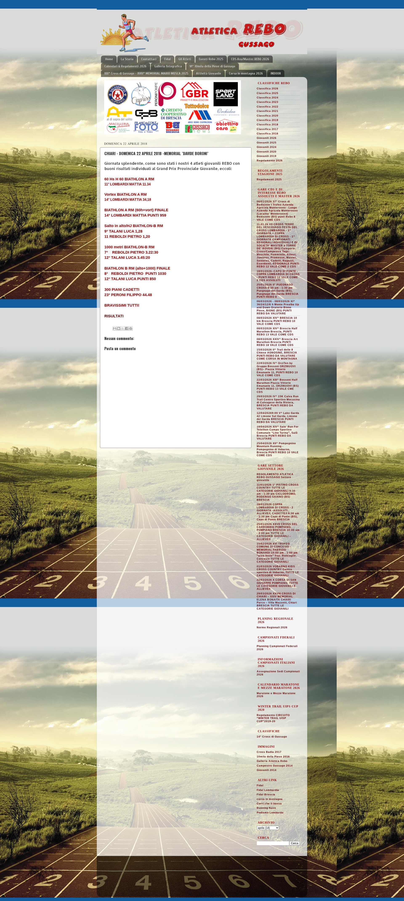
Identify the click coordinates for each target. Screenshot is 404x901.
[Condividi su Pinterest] (131, 328)
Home (109, 59)
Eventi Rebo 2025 (211, 59)
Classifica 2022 (267, 106)
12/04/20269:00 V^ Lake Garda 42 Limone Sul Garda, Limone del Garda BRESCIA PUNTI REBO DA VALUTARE (278, 418)
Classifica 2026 (267, 88)
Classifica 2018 (267, 124)
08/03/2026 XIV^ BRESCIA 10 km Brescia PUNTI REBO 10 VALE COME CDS (277, 321)
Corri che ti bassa (269, 803)
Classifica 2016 (267, 133)
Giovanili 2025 (266, 142)
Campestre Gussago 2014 (275, 765)
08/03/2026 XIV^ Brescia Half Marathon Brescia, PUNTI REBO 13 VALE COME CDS (277, 331)
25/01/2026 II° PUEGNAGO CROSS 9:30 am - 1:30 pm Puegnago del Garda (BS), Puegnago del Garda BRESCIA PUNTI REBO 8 (278, 290)
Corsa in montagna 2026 (246, 73)
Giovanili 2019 (266, 156)
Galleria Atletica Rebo (272, 761)
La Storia (127, 59)
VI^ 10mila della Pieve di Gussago (212, 66)
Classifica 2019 (267, 120)
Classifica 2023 (267, 102)
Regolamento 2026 (270, 160)
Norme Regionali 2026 (272, 627)
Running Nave (266, 808)
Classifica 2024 (267, 97)
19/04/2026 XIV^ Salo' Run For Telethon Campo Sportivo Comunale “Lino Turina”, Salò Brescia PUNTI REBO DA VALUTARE (278, 432)
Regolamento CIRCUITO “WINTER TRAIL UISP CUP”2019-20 (273, 718)
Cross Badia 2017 (269, 752)
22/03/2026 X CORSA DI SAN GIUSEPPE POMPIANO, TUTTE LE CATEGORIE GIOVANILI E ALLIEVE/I (277, 584)
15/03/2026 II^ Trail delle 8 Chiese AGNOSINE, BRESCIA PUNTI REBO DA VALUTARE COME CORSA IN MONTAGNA (277, 354)
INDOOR (276, 73)
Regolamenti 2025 (269, 179)
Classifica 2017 (267, 129)
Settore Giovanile (117, 873)
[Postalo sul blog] (119, 328)
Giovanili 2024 (266, 147)
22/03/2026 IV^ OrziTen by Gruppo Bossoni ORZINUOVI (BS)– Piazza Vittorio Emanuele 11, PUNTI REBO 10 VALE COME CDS (277, 369)
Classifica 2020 (267, 115)
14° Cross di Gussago (272, 736)
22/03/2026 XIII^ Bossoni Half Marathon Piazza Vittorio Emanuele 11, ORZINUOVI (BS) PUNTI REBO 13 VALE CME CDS (278, 385)
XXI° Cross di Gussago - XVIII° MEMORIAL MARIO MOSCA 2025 (146, 73)
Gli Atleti (184, 59)
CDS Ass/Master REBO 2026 (250, 59)
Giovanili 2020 (266, 151)
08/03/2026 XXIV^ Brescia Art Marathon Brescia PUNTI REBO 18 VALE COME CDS (277, 342)
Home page (112, 868)
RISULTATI (114, 316)
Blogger (221, 890)
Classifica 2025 (267, 93)
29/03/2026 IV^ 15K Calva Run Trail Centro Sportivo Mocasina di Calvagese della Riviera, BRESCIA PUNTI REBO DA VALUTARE (278, 402)
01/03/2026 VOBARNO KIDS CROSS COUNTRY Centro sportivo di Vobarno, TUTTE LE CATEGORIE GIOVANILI (278, 571)
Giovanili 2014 (266, 770)
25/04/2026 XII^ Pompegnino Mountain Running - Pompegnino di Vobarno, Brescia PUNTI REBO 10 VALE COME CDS (278, 449)
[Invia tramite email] (115, 328)
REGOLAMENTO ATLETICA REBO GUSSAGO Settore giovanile (275, 477)
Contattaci (148, 59)
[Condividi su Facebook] (127, 328)
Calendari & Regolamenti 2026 (125, 66)
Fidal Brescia (266, 794)
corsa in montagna (270, 799)
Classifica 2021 (267, 111)
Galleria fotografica (168, 66)
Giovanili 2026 (266, 138)
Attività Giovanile (208, 73)
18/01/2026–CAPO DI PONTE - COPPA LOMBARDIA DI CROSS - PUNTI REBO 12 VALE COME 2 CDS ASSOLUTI (278, 276)
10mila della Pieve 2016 (273, 756)
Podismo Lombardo (270, 812)
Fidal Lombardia (268, 790)
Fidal (167, 59)
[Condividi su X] (123, 328)
